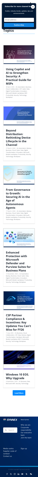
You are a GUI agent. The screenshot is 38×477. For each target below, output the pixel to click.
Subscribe (19, 25)
